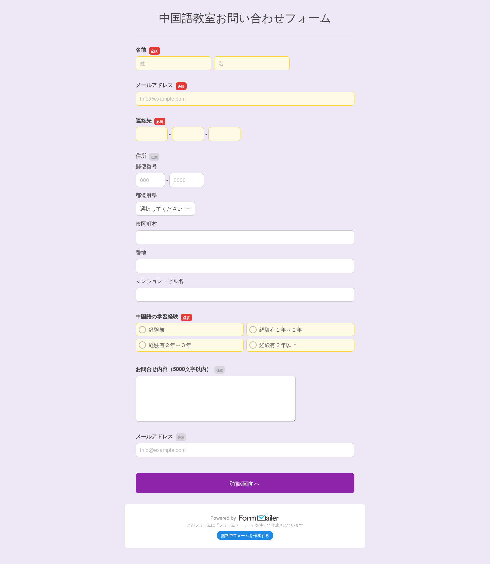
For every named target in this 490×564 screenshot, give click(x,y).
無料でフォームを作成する (245, 535)
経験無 (159, 329)
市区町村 (146, 223)
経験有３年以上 (278, 345)
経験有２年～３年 (170, 345)
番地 (141, 252)
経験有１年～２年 (280, 329)
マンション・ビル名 (160, 281)
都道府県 (146, 195)
